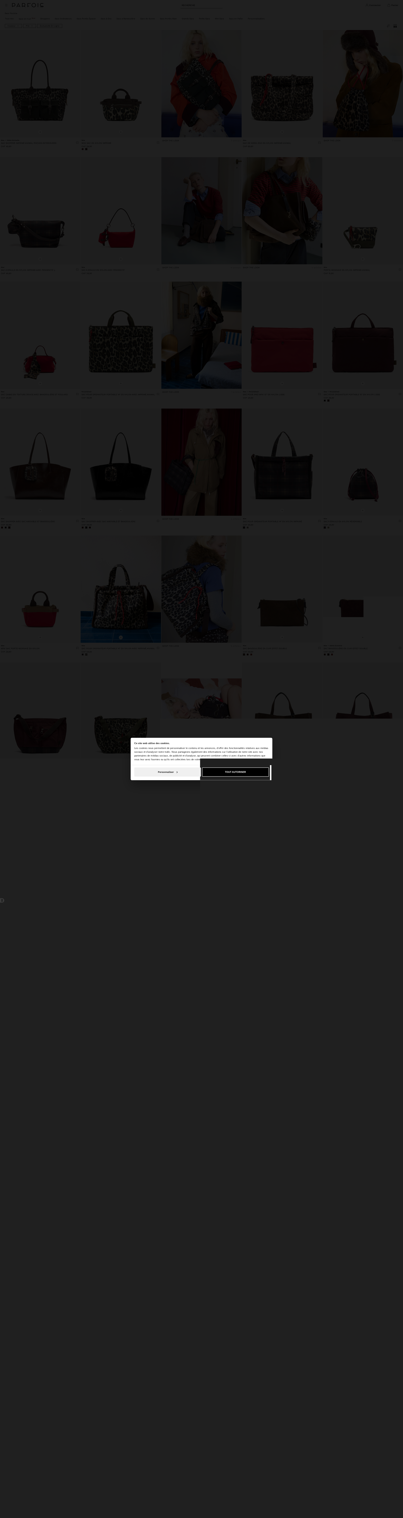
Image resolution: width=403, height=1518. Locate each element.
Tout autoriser (235, 772)
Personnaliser (166, 772)
